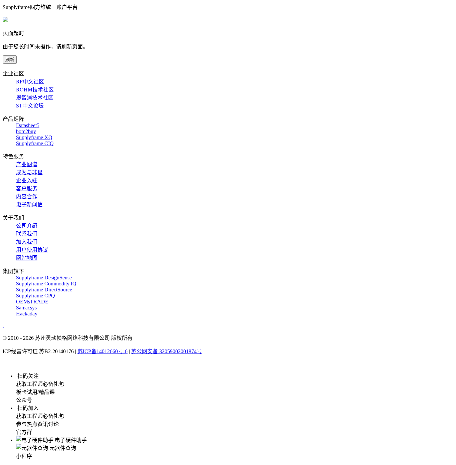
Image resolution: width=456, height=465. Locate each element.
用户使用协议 (32, 250)
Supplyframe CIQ (35, 143)
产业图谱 (26, 164)
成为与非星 (29, 172)
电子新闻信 (29, 204)
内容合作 (26, 196)
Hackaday (26, 313)
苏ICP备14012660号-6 (102, 351)
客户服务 (26, 188)
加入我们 (26, 242)
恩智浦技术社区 (34, 97)
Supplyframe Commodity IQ (46, 283)
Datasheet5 (27, 125)
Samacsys (26, 307)
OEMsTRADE (32, 301)
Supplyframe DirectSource (44, 289)
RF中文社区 (30, 81)
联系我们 (26, 234)
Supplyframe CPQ (35, 295)
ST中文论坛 (30, 105)
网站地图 (26, 258)
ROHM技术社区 (35, 89)
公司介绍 (26, 226)
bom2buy (26, 131)
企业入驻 (26, 180)
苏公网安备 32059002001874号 (166, 351)
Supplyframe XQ (34, 137)
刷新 (9, 59)
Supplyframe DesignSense (44, 277)
